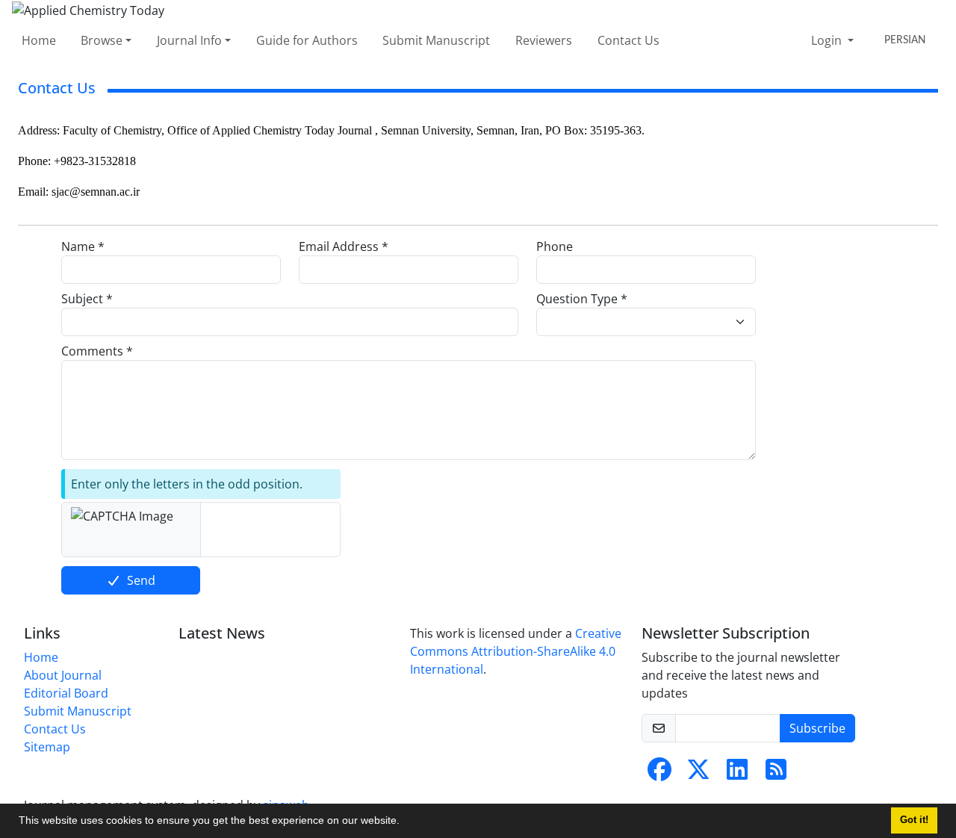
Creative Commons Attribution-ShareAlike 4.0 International (515, 651)
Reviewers (543, 40)
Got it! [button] (914, 820)
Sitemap (47, 747)
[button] (405, 822)
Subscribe (817, 728)
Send (141, 580)
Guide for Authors (307, 40)
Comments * (97, 351)
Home (39, 40)
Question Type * (581, 299)
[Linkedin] (737, 774)
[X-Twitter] (698, 774)
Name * (83, 246)
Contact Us (628, 40)
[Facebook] (659, 774)
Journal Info (189, 40)
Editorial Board (66, 693)
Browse (101, 40)
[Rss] (776, 774)
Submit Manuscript (436, 40)
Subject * (87, 299)
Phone (554, 246)
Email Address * (343, 246)
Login (828, 40)
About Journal (63, 675)
